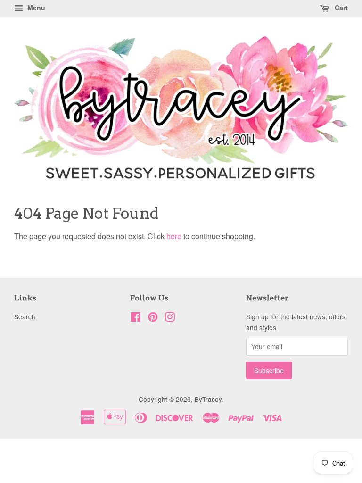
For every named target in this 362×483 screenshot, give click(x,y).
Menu (35, 7)
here (173, 236)
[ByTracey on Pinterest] (153, 318)
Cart (340, 7)
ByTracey (208, 399)
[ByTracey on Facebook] (135, 318)
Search (24, 316)
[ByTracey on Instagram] (170, 318)
